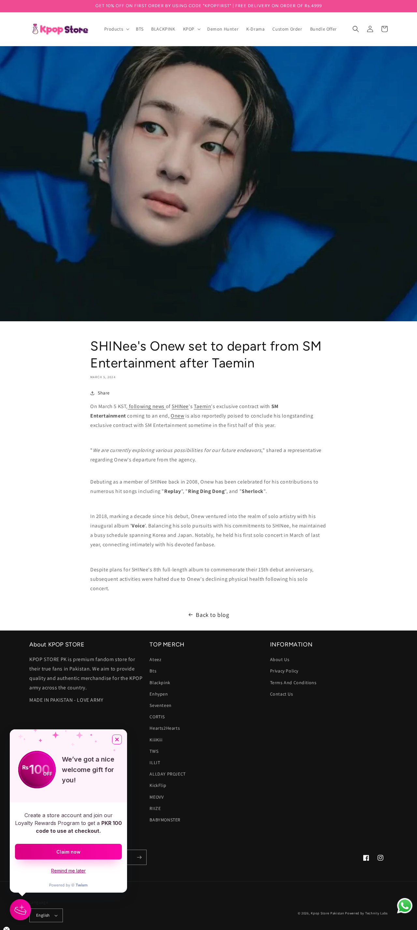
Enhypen (159, 694)
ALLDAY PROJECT (167, 774)
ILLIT (155, 762)
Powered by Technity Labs (366, 913)
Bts (153, 671)
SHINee (180, 406)
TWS (154, 751)
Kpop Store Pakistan (327, 913)
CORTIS (157, 717)
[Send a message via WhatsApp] (405, 906)
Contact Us (281, 694)
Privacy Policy (284, 671)
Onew (177, 415)
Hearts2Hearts (165, 728)
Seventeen (160, 705)
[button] (116, 29)
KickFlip (158, 785)
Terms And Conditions (293, 682)
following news (147, 406)
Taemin (202, 406)
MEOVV (157, 797)
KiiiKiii (156, 740)
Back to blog (212, 614)
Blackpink (160, 682)
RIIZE (155, 808)
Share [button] (104, 393)
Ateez (155, 659)
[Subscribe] (139, 857)
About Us (280, 659)
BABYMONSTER (165, 820)
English (43, 915)
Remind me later (68, 870)
